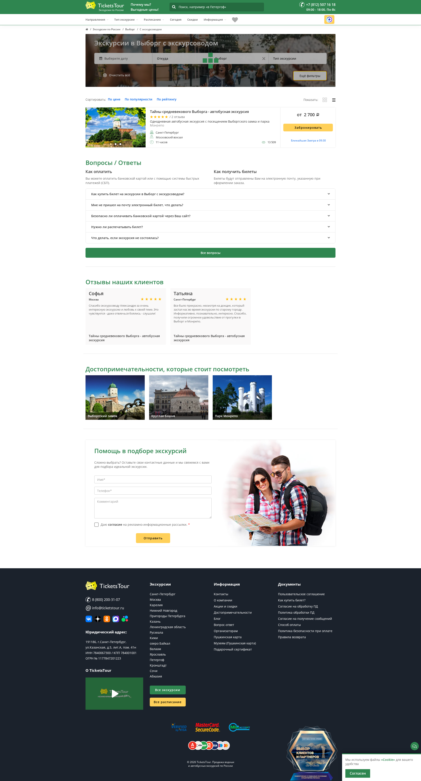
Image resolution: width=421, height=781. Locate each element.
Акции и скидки (225, 606)
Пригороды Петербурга (167, 616)
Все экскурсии (167, 690)
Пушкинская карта (228, 637)
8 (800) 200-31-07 (105, 599)
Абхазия (156, 676)
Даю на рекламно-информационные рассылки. (145, 524)
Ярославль (158, 654)
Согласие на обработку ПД (298, 606)
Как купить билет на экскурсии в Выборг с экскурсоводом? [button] (137, 194)
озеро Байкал (160, 643)
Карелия (156, 605)
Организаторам (226, 631)
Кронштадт (158, 665)
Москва (155, 599)
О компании (223, 600)
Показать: (310, 100)
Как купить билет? (291, 600)
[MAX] (115, 619)
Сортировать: (96, 100)
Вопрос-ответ (224, 625)
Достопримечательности (233, 612)
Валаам (155, 649)
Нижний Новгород (163, 610)
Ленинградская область (168, 627)
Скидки (192, 19)
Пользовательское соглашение (301, 594)
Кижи (154, 638)
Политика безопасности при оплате (305, 631)
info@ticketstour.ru (105, 608)
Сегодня (175, 19)
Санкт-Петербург (162, 594)
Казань (155, 621)
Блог (217, 619)
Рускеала (156, 632)
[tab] (210, 194)
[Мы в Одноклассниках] (106, 619)
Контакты (221, 594)
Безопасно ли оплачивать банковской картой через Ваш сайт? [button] (140, 216)
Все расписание (168, 702)
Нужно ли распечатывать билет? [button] (117, 227)
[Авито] (124, 619)
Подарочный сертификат (233, 649)
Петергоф (157, 660)
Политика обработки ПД (296, 612)
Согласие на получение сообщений (305, 619)
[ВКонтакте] (89, 619)
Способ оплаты (289, 625)
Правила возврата (292, 637)
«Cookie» (388, 760)
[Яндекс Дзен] (98, 619)
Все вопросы (210, 253)
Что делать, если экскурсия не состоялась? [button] (125, 238)
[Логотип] (105, 5)
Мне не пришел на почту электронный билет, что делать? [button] (137, 205)
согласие (115, 524)
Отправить (153, 538)
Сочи (153, 671)
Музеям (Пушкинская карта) (235, 643)
